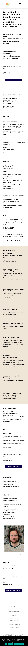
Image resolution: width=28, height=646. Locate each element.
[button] (20, 3)
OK (5, 644)
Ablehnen (10, 644)
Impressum (14, 629)
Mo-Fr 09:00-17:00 (14, 609)
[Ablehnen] (26, 641)
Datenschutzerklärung (14, 627)
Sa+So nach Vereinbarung (14, 611)
